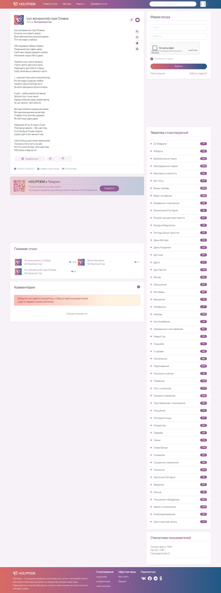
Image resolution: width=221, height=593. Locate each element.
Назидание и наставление (179, 329)
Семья (179, 440)
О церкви (179, 351)
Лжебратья (179, 307)
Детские (179, 255)
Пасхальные (179, 358)
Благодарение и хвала (179, 166)
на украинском (103, 581)
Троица (179, 492)
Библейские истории (179, 158)
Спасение (179, 469)
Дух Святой (179, 270)
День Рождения (179, 247)
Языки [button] (80, 4)
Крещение (179, 299)
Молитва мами (95, 260)
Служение (179, 455)
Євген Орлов (53, 168)
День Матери (179, 240)
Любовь (179, 314)
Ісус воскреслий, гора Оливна (40, 270)
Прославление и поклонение (179, 403)
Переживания (179, 366)
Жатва (179, 277)
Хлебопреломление (179, 514)
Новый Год (179, 336)
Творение (179, 484)
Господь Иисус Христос (179, 232)
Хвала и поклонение (179, 507)
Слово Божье (179, 447)
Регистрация (157, 73)
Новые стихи (50, 4)
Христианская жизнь (179, 521)
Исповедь (179, 292)
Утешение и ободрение (179, 499)
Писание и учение (179, 373)
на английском (103, 586)
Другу (179, 262)
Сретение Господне (179, 477)
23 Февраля (179, 143)
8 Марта (179, 151)
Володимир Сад (43, 22)
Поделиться (31, 159)
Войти (179, 66)
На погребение (179, 321)
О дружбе (179, 344)
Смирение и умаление (179, 462)
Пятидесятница (179, 418)
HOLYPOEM (36, 182)
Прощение (179, 410)
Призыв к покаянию (179, 395)
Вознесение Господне (179, 210)
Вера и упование (179, 195)
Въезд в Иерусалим (179, 225)
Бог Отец (179, 181)
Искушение (179, 284)
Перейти (109, 188)
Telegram (122, 581)
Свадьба (179, 432)
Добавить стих (99, 4)
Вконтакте (123, 576)
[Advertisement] (77, 220)
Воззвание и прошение (179, 203)
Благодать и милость (179, 173)
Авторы (67, 4)
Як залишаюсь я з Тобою (37, 260)
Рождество (179, 425)
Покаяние (179, 381)
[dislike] (63, 158)
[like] (50, 158)
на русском (101, 576)
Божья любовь (179, 188)
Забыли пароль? (198, 73)
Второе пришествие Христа (179, 218)
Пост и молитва (179, 388)
